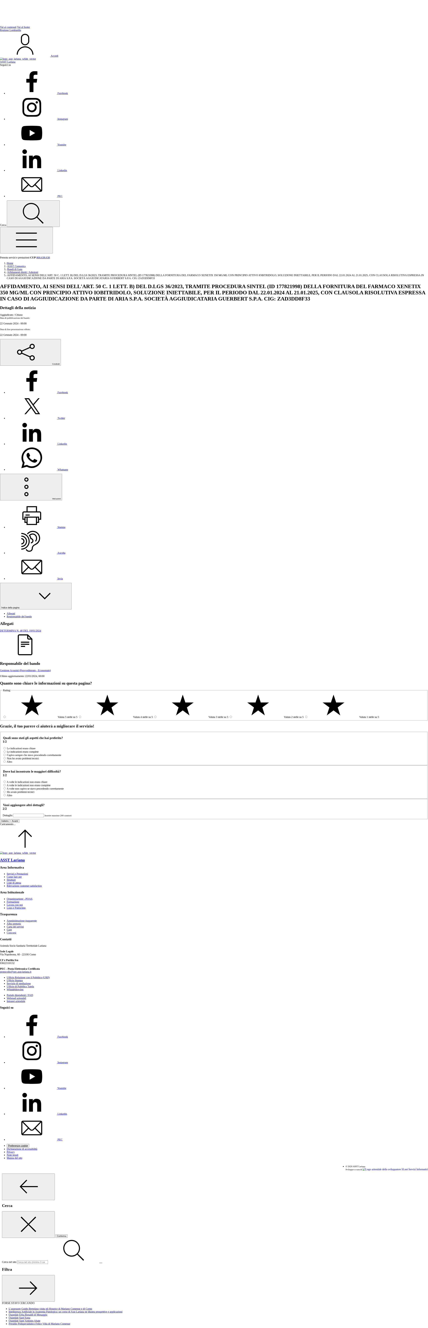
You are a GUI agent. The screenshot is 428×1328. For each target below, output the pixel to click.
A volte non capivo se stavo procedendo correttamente (35, 788)
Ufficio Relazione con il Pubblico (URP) (28, 977)
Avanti (15, 821)
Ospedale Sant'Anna (19, 1317)
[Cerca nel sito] (33, 213)
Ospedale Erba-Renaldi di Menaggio (28, 1314)
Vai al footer (23, 27)
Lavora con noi (15, 904)
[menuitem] (37, 392)
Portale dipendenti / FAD (20, 995)
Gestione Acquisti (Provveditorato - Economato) (25, 670)
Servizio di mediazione (19, 983)
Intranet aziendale (16, 1001)
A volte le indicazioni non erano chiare (27, 782)
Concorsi (11, 932)
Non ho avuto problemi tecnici (23, 758)
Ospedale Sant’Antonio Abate (24, 1320)
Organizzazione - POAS (19, 898)
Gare (9, 929)
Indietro (5, 821)
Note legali (12, 1155)
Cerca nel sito (9, 1262)
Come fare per (14, 876)
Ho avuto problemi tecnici (20, 792)
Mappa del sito (14, 1158)
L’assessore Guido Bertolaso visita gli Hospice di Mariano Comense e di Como (50, 1308)
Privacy (11, 1152)
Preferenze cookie (18, 1145)
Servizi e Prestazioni (17, 873)
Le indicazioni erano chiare (21, 748)
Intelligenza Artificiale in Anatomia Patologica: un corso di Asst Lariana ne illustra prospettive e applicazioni (65, 1311)
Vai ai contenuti (8, 27)
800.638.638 (43, 257)
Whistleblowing (15, 989)
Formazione (13, 901)
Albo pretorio (14, 923)
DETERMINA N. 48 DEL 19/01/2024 (20, 630)
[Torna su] (25, 849)
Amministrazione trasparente (22, 920)
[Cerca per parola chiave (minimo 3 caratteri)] (28, 1187)
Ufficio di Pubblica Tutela (20, 986)
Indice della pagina (10, 607)
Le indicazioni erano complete (23, 751)
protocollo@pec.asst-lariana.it (15, 971)
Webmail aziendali (16, 998)
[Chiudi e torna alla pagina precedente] (28, 1224)
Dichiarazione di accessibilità (22, 1149)
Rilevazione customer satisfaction (24, 885)
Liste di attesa (14, 882)
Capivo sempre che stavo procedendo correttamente (34, 755)
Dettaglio (7, 815)
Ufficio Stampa (15, 980)
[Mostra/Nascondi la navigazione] (26, 240)
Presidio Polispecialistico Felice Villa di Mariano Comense (39, 1323)
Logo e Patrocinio (16, 907)
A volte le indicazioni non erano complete (28, 785)
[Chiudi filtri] (28, 1288)
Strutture (11, 879)
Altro (9, 761)
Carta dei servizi (15, 926)
